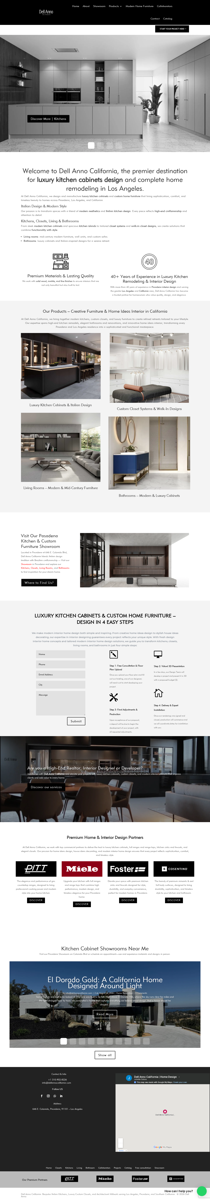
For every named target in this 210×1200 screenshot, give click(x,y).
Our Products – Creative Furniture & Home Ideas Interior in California (105, 311)
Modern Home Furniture (139, 6)
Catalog (167, 18)
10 (146, 1041)
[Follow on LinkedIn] (61, 1095)
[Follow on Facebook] (41, 1095)
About (86, 6)
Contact (155, 18)
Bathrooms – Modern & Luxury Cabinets (149, 495)
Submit (76, 721)
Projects (117, 1168)
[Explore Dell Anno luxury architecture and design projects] (46, 12)
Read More (105, 1014)
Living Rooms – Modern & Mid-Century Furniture (60, 488)
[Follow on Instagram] (48, 1096)
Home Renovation (124, 993)
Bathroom (90, 1168)
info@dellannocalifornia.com (79, 993)
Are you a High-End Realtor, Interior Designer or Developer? (85, 768)
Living (79, 1168)
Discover (36, 900)
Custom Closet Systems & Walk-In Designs (149, 409)
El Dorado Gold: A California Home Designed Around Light (105, 982)
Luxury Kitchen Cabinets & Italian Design (61, 405)
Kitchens (69, 1168)
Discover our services (46, 787)
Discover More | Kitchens (48, 119)
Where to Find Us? (39, 583)
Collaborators (164, 6)
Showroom (99, 6)
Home (75, 6)
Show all (105, 1055)
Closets (58, 1168)
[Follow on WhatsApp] (54, 1095)
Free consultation (143, 1168)
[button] (202, 1191)
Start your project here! (172, 29)
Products (114, 6)
